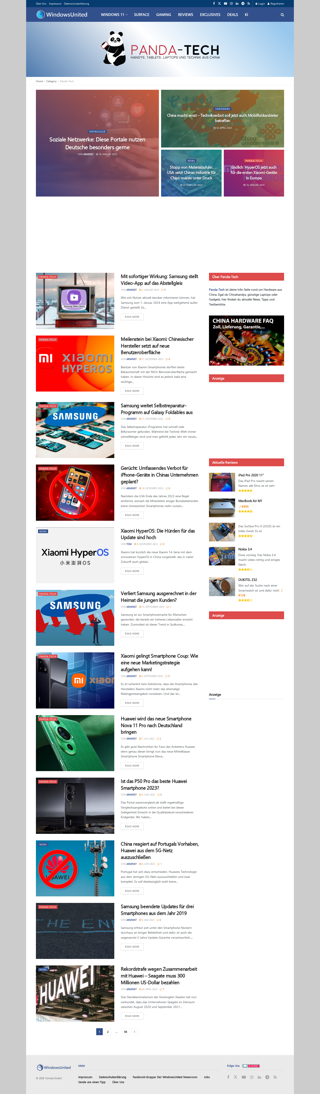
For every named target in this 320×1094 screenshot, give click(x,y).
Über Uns (41, 3)
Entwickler (97, 131)
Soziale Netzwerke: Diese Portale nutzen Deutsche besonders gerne (97, 143)
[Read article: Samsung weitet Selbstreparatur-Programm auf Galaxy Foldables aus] (75, 430)
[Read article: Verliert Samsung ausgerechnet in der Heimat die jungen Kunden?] (75, 618)
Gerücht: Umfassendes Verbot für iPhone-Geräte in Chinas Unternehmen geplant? (159, 475)
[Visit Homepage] (63, 14)
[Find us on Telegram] (242, 3)
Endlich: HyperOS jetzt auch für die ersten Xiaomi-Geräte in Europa (254, 172)
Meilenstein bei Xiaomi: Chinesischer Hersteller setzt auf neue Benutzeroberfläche (157, 346)
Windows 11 (112, 14)
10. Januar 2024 (254, 185)
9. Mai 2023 (147, 919)
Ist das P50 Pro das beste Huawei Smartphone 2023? (154, 784)
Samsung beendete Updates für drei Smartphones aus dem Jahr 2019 (157, 909)
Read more (134, 316)
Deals (232, 14)
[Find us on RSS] (249, 3)
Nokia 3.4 (245, 549)
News (191, 160)
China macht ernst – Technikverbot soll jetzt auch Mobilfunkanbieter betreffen (222, 118)
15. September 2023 (152, 606)
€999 (245, 506)
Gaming (163, 14)
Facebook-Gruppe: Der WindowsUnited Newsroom (165, 1077)
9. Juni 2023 (148, 794)
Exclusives (210, 14)
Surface (141, 14)
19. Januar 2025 (107, 154)
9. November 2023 (147, 544)
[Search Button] (282, 14)
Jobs (207, 1077)
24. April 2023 (149, 989)
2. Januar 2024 (150, 289)
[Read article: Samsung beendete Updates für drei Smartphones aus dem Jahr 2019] (75, 931)
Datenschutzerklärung (76, 3)
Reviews (185, 14)
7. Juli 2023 (147, 738)
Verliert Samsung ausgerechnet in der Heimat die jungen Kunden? (158, 596)
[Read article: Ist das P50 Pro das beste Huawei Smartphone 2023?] (75, 806)
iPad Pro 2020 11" (251, 475)
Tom (129, 544)
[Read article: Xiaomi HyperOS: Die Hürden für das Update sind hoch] (75, 555)
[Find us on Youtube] (225, 3)
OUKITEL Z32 (247, 579)
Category (51, 81)
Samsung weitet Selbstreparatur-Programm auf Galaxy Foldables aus (156, 408)
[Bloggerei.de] (251, 1065)
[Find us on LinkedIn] (237, 3)
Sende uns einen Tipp (92, 1082)
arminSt (88, 154)
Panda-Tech (67, 81)
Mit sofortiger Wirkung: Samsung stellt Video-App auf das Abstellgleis (159, 279)
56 (125, 1031)
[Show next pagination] (134, 1031)
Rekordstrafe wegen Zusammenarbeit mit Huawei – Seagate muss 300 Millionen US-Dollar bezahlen (159, 975)
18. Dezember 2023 (152, 488)
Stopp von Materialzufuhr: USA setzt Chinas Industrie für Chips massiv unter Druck (191, 172)
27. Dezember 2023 (152, 359)
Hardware (222, 108)
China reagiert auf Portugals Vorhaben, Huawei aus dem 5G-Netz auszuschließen (160, 850)
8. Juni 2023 (148, 863)
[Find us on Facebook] (214, 3)
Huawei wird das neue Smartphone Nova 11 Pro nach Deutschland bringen (156, 725)
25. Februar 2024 (192, 185)
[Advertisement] (160, 235)
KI (246, 14)
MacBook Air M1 (250, 501)
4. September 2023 (152, 676)
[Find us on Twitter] (219, 3)
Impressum (55, 3)
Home (39, 81)
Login (261, 3)
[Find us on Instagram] (231, 3)
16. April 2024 (224, 127)
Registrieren (277, 3)
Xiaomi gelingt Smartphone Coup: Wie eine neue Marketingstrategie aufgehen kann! (159, 662)
